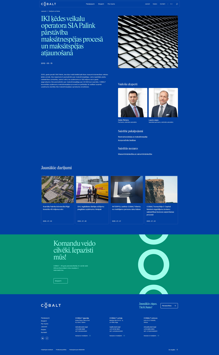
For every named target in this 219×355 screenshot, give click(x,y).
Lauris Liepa (153, 120)
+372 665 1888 (80, 329)
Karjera (155, 4)
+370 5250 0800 (149, 329)
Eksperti (101, 4)
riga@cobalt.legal (115, 327)
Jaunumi (147, 4)
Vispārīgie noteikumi (47, 349)
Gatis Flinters (123, 120)
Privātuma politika (61, 349)
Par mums (111, 4)
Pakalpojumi (90, 4)
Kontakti (162, 4)
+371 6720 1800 (115, 329)
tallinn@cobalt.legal (81, 327)
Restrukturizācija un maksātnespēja (132, 137)
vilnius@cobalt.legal (150, 327)
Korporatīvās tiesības (127, 140)
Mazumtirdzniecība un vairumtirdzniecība (135, 154)
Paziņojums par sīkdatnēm (77, 349)
